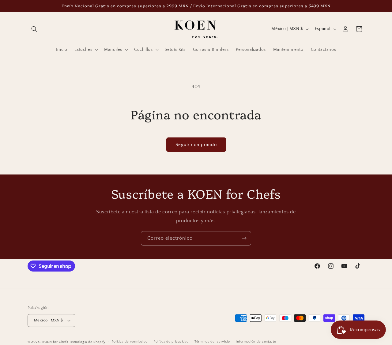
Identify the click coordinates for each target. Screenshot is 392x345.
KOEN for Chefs (55, 342)
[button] (34, 29)
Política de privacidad (170, 341)
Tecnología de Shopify (87, 342)
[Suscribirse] (244, 238)
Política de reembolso (130, 341)
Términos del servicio (212, 341)
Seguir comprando (196, 144)
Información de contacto (256, 341)
